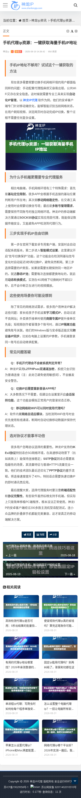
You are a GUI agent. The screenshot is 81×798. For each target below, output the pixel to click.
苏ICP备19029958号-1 (16, 787)
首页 (25, 20)
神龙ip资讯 (39, 20)
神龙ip (12, 51)
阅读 (28, 534)
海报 (41, 534)
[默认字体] (72, 31)
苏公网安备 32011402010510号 (58, 787)
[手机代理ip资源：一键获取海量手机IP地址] (41, 146)
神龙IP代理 (36, 781)
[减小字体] (68, 31)
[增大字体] (76, 31)
